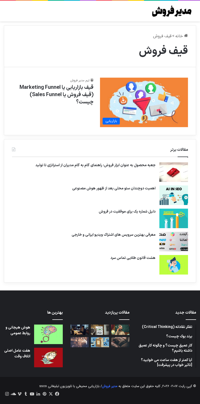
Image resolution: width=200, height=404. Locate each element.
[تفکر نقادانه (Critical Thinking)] (120, 330)
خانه (179, 36)
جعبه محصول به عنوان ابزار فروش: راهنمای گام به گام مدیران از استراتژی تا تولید (95, 165)
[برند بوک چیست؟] (100, 330)
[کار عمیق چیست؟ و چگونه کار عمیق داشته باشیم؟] (80, 330)
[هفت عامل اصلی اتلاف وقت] (48, 357)
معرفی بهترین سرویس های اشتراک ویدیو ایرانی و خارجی (113, 235)
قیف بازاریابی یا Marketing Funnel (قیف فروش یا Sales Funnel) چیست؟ (56, 95)
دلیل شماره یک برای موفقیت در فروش (127, 211)
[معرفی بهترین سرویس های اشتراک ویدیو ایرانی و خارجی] (173, 241)
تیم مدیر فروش (80, 80)
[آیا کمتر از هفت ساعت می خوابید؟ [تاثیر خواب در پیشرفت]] (120, 342)
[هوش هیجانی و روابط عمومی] (48, 334)
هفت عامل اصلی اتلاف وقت (17, 353)
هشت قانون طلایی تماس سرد (132, 258)
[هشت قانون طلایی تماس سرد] (173, 265)
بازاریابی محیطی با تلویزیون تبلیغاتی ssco (69, 386)
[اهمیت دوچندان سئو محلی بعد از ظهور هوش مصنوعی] (173, 195)
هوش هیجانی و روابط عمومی (17, 330)
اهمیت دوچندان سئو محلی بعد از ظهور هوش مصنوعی (113, 188)
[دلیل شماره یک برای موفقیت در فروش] (173, 218)
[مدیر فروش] (171, 11)
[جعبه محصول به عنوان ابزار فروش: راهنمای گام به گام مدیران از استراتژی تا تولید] (173, 172)
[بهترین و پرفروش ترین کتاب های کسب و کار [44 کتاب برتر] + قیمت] (100, 342)
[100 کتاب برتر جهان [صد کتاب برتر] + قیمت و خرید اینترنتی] (80, 342)
